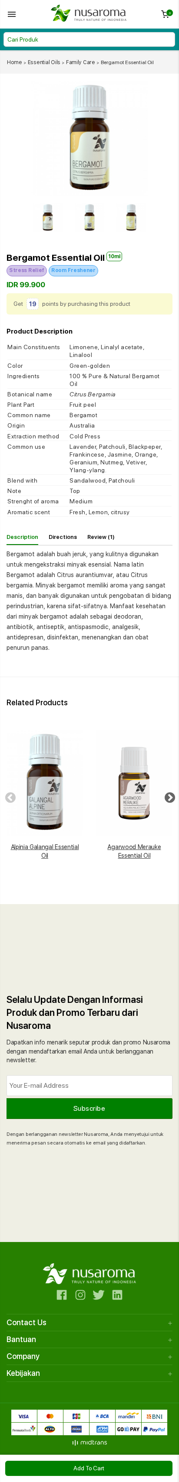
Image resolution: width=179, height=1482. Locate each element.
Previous (8, 796)
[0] (165, 16)
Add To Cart (88, 1468)
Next (168, 796)
